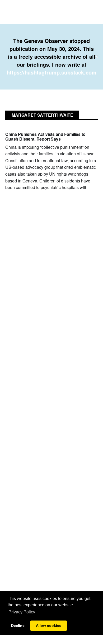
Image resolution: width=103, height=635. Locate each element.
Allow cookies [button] (48, 625)
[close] (96, 56)
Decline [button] (18, 625)
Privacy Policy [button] (21, 612)
